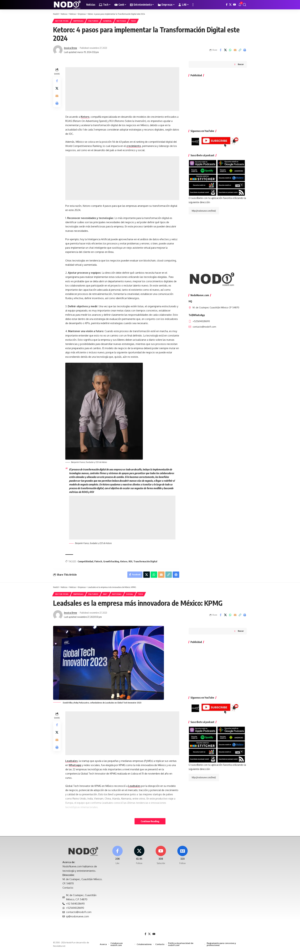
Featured (93, 21)
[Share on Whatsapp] (230, 50)
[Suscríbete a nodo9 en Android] (231, 170)
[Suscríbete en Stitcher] (203, 177)
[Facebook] (226, 5)
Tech (133, 21)
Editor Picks (62, 21)
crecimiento (133, 146)
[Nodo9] (67, 4)
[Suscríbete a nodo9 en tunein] (231, 184)
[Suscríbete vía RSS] (231, 192)
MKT (105, 594)
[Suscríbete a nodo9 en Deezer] (203, 184)
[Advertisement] (122, 89)
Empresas (78, 21)
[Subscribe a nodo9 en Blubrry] (231, 177)
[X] (230, 5)
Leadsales (71, 760)
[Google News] (182, 855)
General (107, 21)
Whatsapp (75, 765)
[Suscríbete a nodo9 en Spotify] (203, 170)
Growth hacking (111, 561)
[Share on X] (225, 50)
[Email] (235, 50)
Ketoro (85, 116)
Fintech (98, 561)
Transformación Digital (145, 561)
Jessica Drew (70, 47)
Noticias (121, 21)
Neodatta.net (59, 946)
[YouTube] (234, 5)
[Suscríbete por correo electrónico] (203, 192)
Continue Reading (150, 821)
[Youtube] (160, 855)
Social (129, 594)
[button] (193, 4)
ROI (130, 561)
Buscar (241, 64)
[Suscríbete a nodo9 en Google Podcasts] (231, 163)
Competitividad (85, 561)
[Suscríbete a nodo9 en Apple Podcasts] (203, 163)
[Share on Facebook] (220, 50)
